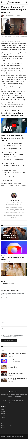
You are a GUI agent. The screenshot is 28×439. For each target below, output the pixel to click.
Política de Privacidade (7, 426)
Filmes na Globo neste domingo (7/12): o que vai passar (16, 360)
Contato (3, 417)
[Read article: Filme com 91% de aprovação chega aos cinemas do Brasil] (4, 355)
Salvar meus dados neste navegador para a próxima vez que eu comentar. (13, 336)
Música (3, 413)
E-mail (3, 322)
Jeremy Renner (22, 45)
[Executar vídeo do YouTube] (14, 125)
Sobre (2, 424)
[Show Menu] (1, 2)
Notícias (3, 411)
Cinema (5, 231)
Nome (3, 316)
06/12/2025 (12, 283)
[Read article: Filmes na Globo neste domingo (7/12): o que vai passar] (14, 247)
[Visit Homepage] (14, 2)
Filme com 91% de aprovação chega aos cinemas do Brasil (17, 354)
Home (2, 409)
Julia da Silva (7, 237)
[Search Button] (26, 2)
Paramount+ (6, 45)
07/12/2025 (13, 237)
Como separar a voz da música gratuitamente (13, 348)
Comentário (4, 298)
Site (2, 328)
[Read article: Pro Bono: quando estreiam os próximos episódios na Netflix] (4, 373)
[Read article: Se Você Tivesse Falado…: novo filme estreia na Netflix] (4, 380)
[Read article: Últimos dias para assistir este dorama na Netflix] (14, 269)
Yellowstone (21, 51)
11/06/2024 (19, 15)
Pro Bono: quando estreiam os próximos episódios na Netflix (15, 372)
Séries (2, 277)
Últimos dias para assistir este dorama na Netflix (15, 366)
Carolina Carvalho (10, 15)
